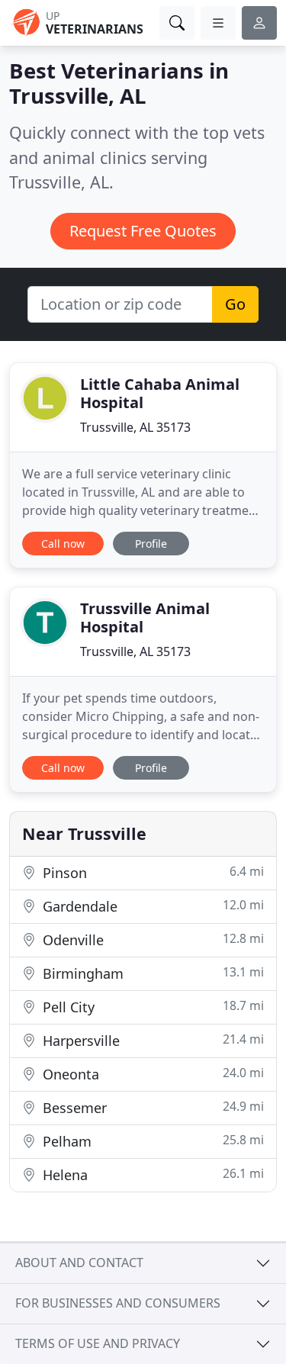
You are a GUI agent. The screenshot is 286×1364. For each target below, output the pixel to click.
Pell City (151, 1006)
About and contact (79, 1262)
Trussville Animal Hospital (145, 617)
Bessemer (151, 1107)
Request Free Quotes (143, 230)
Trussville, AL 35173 (135, 427)
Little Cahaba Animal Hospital (159, 393)
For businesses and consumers (117, 1303)
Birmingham (151, 973)
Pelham (151, 1140)
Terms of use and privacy (97, 1343)
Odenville (151, 939)
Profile (151, 543)
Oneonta (151, 1073)
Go (235, 304)
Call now (63, 543)
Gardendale (151, 905)
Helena (151, 1174)
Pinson (151, 872)
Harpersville (151, 1040)
